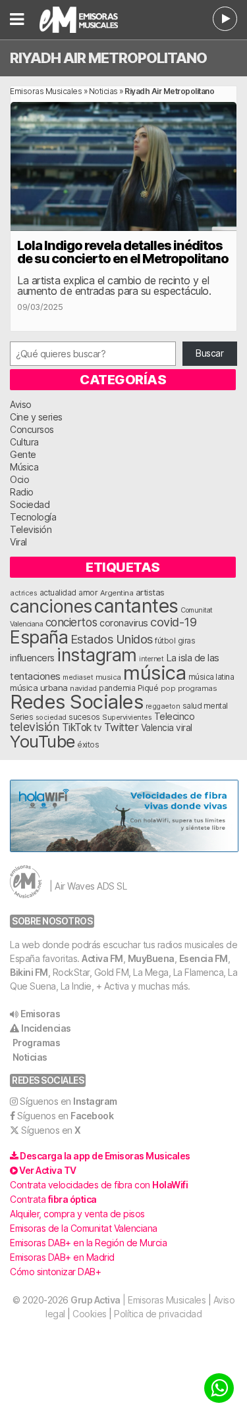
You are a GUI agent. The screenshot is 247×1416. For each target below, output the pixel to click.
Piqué (148, 688)
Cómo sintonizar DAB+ (55, 1271)
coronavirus (123, 622)
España (39, 636)
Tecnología (33, 516)
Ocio (19, 479)
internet (151, 659)
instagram (97, 654)
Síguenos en (68, 1101)
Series (21, 717)
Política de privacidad (158, 1313)
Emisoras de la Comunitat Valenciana (83, 1228)
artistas (150, 592)
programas (197, 688)
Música (24, 466)
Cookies (89, 1313)
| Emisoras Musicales (138, 1299)
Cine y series (36, 416)
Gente (23, 454)
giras (187, 640)
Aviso (21, 404)
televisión (34, 727)
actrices (23, 592)
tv (97, 727)
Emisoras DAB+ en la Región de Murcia (88, 1242)
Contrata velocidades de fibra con (99, 1184)
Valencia (157, 727)
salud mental (205, 706)
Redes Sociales (76, 701)
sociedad (51, 717)
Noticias (103, 91)
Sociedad (29, 504)
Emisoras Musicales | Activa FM (88, 20)
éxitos (88, 744)
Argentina (117, 592)
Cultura (24, 441)
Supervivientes (126, 717)
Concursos (32, 429)
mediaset (78, 677)
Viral (18, 541)
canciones (51, 606)
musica (108, 677)
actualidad (58, 592)
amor (87, 592)
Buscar (209, 353)
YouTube (42, 741)
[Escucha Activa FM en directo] (225, 19)
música (154, 672)
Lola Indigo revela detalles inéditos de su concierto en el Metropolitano (123, 252)
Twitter (121, 727)
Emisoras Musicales (46, 91)
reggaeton (163, 706)
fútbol (165, 640)
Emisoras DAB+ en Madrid (62, 1257)
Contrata (53, 1199)
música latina (211, 677)
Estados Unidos (111, 639)
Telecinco (174, 716)
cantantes (136, 605)
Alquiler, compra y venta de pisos (77, 1213)
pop (168, 688)
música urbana (39, 687)
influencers (32, 657)
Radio (22, 491)
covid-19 (173, 622)
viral (184, 727)
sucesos (84, 717)
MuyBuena (151, 958)
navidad (83, 688)
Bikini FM (29, 972)
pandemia (117, 688)
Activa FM (102, 958)
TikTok (77, 727)
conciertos (71, 622)
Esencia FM (203, 958)
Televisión (30, 529)
